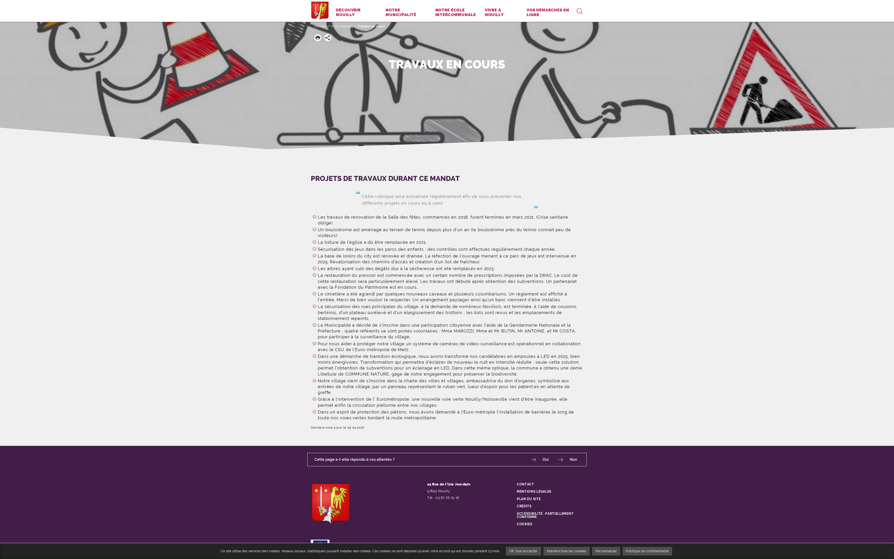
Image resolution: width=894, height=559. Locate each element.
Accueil (320, 26)
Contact (525, 484)
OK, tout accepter (523, 551)
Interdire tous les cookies (566, 551)
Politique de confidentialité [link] (647, 551)
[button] (317, 37)
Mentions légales (534, 491)
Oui (546, 459)
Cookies (524, 524)
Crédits (524, 506)
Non (573, 459)
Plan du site (529, 499)
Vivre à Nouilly (342, 26)
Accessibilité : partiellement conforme (545, 515)
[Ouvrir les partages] (327, 37)
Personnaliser (606, 551)
